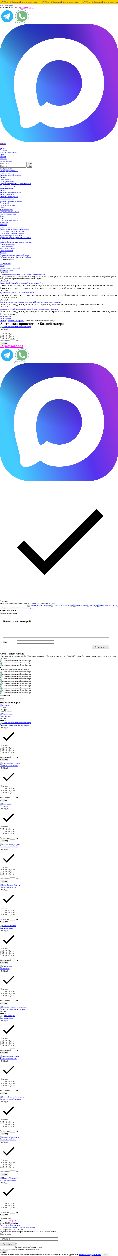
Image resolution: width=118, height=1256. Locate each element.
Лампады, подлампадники (9, 186)
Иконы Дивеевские (7, 194)
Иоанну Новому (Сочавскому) (11, 1099)
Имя (5, 641)
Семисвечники (5, 179)
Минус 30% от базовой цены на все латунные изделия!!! (57, 2)
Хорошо (105, 1255)
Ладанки (3, 240)
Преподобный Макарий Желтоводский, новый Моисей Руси (21, 283)
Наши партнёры (5, 318)
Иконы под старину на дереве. (11, 192)
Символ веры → (28, 608)
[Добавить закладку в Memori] (39, 606)
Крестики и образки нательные (11, 236)
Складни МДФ (5, 203)
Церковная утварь (6, 188)
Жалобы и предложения (8, 152)
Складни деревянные (7, 205)
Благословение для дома (9, 847)
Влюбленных (4, 969)
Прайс (2, 154)
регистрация (9, 5)
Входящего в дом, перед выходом (12, 1009)
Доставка (3, 150)
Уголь (2, 216)
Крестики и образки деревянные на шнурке (15, 238)
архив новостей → (6, 316)
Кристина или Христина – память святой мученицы (18, 293)
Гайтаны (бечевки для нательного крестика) (16, 242)
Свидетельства (5, 264)
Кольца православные (8, 244)
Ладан (2, 218)
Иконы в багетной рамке (9, 197)
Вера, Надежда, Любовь (8, 887)
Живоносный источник (8, 1059)
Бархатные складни (7, 199)
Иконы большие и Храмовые (10, 175)
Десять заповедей (6, 1018)
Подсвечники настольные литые (11, 227)
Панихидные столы (7, 182)
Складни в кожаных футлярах (11, 201)
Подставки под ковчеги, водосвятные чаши (15, 184)
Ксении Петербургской (8, 1140)
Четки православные (7, 248)
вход (1, 5)
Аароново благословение (9, 766)
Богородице (4, 806)
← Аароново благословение (10, 608)
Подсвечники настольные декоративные (14, 229)
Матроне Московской (8, 1180)
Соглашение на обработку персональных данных (17, 1227)
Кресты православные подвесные (12, 233)
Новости (3, 157)
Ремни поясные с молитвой (10, 268)
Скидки (2, 146)
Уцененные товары (7, 270)
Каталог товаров (6, 161)
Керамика (3, 225)
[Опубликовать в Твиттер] (108, 606)
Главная (3, 321)
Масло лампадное (6, 210)
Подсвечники (5, 173)
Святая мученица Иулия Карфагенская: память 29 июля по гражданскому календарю (30, 302)
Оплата (2, 148)
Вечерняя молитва (6, 928)
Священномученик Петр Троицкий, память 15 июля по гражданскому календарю (29, 309)
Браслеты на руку (6, 246)
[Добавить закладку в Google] (62, 606)
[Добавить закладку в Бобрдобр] (85, 606)
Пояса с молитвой (6, 251)
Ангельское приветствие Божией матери (14, 725)
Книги (2, 266)
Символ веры (5, 716)
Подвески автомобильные (9, 212)
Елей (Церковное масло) (9, 220)
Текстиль (3, 253)
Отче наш (3, 707)
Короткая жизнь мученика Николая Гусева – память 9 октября (22, 274)
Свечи (2, 207)
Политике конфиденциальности (90, 1255)
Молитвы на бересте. (16, 321)
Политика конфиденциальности (11, 1225)
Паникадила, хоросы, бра (9, 171)
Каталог (3, 144)
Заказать (7, 1244)
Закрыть (3, 1252)
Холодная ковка (6, 169)
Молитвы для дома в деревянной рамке (14, 255)
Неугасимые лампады (8, 214)
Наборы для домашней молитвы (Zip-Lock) (15, 257)
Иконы (2, 190)
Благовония (4, 223)
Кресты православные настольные (12, 231)
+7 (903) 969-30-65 (26, 8)
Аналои (2, 177)
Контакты (3, 159)
